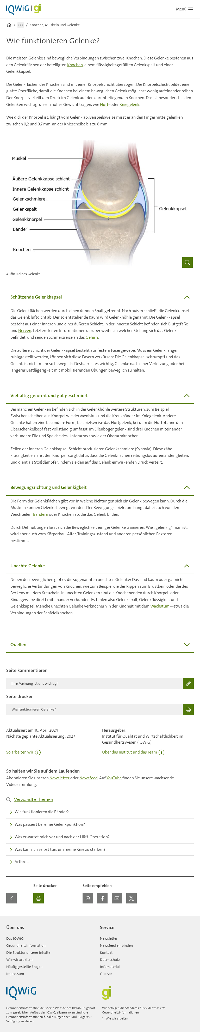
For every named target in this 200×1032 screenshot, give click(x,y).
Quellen (18, 644)
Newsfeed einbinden (116, 945)
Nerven (24, 330)
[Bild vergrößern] (187, 262)
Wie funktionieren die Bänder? (42, 812)
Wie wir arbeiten (19, 959)
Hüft (104, 104)
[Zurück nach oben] (188, 919)
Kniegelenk (129, 104)
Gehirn (92, 337)
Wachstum (160, 606)
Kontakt (106, 952)
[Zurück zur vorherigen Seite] (11, 898)
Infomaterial (110, 966)
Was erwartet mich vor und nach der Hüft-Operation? (62, 837)
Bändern (40, 514)
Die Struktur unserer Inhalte (28, 952)
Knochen (75, 65)
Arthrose (22, 861)
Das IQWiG (15, 938)
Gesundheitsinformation (26, 945)
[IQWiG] (21, 993)
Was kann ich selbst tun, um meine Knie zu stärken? (60, 849)
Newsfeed (88, 778)
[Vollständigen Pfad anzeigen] (20, 25)
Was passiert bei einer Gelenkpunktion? (50, 824)
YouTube (114, 778)
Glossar (106, 973)
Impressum (15, 973)
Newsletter (59, 778)
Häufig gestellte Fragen (24, 966)
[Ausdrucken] (38, 898)
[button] (88, 898)
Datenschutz (110, 959)
